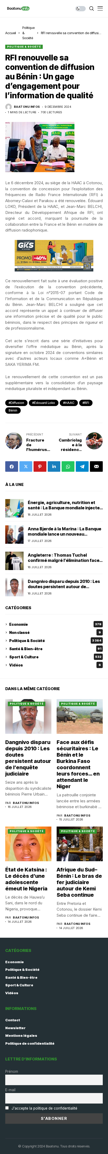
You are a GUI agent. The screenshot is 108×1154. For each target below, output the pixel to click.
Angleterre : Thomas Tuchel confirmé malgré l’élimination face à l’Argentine (65, 560)
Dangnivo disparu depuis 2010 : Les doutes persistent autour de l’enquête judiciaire (64, 586)
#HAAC (68, 403)
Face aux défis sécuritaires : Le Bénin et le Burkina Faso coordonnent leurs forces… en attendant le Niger (78, 764)
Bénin (13, 410)
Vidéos (55, 665)
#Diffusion (16, 403)
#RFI (86, 403)
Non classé (55, 632)
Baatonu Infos (27, 107)
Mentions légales (21, 1035)
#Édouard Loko (43, 403)
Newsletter (15, 1028)
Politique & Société (24, 46)
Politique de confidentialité (30, 1043)
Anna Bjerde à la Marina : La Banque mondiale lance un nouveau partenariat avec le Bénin (64, 533)
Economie (55, 624)
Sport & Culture (55, 657)
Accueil (10, 33)
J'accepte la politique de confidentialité (44, 1108)
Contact (12, 1020)
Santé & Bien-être (55, 649)
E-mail (10, 1090)
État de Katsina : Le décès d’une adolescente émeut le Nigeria (26, 879)
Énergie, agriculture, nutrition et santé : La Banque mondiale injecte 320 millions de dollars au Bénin (64, 507)
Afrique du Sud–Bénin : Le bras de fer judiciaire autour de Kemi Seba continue (79, 882)
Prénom (11, 1071)
